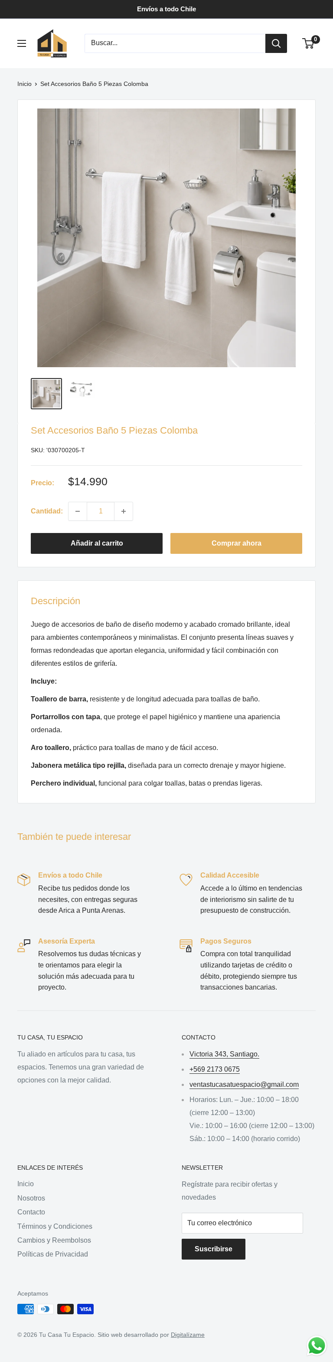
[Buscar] (276, 43)
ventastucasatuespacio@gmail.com (244, 1084)
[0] (308, 43)
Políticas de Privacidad (52, 1254)
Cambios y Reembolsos (54, 1240)
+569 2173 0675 (214, 1069)
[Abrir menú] (21, 43)
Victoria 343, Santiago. (224, 1054)
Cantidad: (47, 511)
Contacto (31, 1212)
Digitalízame (188, 1334)
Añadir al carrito (97, 543)
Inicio (24, 83)
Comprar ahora (236, 543)
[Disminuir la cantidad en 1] (78, 511)
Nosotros (31, 1198)
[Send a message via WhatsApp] (317, 1346)
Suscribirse (213, 1249)
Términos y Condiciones (54, 1226)
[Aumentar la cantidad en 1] (123, 511)
